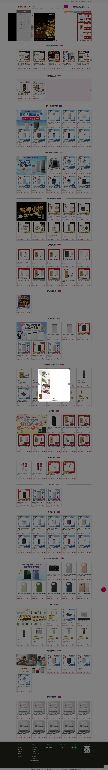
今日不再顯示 (55, 400)
